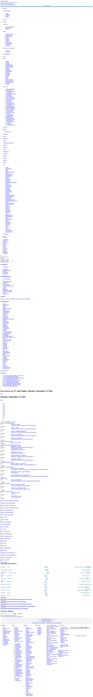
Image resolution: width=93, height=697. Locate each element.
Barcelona (8, 69)
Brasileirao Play (30, 480)
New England (18, 647)
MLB (62, 647)
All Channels (5, 234)
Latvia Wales (14, 427)
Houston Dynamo (10, 109)
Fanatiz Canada (36, 480)
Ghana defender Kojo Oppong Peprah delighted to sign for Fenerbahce (14, 608)
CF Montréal (9, 105)
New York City (18, 650)
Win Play (28, 485)
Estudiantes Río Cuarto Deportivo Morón (20, 471)
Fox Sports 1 (8, 176)
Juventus (7, 72)
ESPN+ (7, 177)
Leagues (4, 21)
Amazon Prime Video (10, 196)
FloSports (8, 208)
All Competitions (6, 54)
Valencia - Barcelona (54, 647)
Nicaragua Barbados (16, 458)
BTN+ (7, 202)
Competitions (3, 276)
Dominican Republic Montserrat (18, 455)
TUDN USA (8, 184)
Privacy (62, 632)
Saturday (7, 15)
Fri (3, 418)
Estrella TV (8, 206)
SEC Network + (9, 222)
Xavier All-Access (9, 230)
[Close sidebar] (1, 388)
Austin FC (9, 123)
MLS (4, 243)
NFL (64, 645)
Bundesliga (8, 39)
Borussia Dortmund (10, 80)
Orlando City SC (9, 99)
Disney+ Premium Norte (31, 428)
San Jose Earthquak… (10, 112)
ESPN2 (7, 173)
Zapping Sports (9, 231)
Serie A (7, 38)
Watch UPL (8, 229)
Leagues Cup (8, 50)
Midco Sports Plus (9, 215)
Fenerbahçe (8, 83)
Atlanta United (19, 656)
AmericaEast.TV (9, 197)
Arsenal (7, 61)
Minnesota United (19, 673)
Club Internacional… (10, 91)
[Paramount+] (19, 298)
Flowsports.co (30, 447)
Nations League (9, 35)
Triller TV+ (8, 225)
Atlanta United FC (10, 102)
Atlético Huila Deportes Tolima (18, 487)
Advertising (63, 630)
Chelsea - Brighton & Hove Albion (52, 627)
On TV (14, 421)
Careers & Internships (65, 634)
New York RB (18, 651)
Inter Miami (17, 644)
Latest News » (3, 597)
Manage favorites (5, 261)
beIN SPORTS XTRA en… (29, 664)
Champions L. (6, 239)
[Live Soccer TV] (4, 1)
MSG (7, 218)
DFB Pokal (8, 44)
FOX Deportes (9, 191)
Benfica (7, 77)
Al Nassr (7, 84)
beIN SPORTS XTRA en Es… (9, 337)
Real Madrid (8, 70)
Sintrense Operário (16, 442)
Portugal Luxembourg (16, 434)
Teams (4, 56)
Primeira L (5, 251)
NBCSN (7, 188)
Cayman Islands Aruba (16, 448)
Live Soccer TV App (65, 628)
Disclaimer (63, 633)
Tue (4, 411)
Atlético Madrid (9, 71)
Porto (7, 78)
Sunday (7, 16)
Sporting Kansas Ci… (11, 124)
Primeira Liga (8, 42)
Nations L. (5, 240)
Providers (62, 635)
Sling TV (39, 627)
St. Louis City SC (10, 114)
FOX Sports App (32, 425)
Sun (4, 406)
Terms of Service (16, 616)
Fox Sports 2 (8, 178)
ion (6, 213)
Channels (5, 129)
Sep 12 (2, 400)
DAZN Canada (20, 428)
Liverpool (8, 63)
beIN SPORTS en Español (8, 318)
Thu (4, 415)
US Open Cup (8, 28)
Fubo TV (39, 628)
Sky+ (25, 428)
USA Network (9, 185)
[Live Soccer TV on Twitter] (52, 662)
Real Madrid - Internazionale (51, 650)
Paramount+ (8, 181)
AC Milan (8, 74)
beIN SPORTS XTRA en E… (12, 200)
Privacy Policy (9, 616)
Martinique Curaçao (16, 446)
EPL (4, 245)
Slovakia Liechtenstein (16, 438)
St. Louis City (18, 669)
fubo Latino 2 (8, 211)
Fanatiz (7, 167)
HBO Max (8, 212)
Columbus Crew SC (11, 106)
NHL (67, 645)
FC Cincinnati (9, 96)
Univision (8, 192)
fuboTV (7, 183)
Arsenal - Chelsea (53, 648)
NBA (62, 645)
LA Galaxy (9, 122)
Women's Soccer (64, 627)
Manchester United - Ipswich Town (51, 632)
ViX (6, 228)
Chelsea (7, 62)
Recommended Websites (64, 638)
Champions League (9, 34)
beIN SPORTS (9, 168)
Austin (17, 679)
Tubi (6, 226)
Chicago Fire (9, 92)
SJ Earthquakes (18, 666)
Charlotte (17, 648)
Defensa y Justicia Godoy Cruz (18, 463)
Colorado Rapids (9, 115)
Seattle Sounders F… (11, 121)
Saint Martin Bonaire (16, 451)
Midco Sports (8, 214)
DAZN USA (8, 187)
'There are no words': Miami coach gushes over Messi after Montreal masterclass (16, 604)
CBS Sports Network (10, 172)
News (4, 236)
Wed (4, 413)
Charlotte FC (9, 94)
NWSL (7, 29)
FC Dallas (8, 113)
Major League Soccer (10, 26)
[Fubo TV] (3, 298)
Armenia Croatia (15, 424)
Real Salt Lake (9, 116)
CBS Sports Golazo (10, 203)
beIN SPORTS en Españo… (11, 182)
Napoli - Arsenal (53, 656)
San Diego (18, 674)
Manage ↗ (5, 264)
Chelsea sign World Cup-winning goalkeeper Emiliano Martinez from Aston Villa (16, 599)
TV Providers (38, 625)
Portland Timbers (9, 117)
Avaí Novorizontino (16, 479)
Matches (4, 8)
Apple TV (8, 180)
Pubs (62, 636)
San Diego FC (10, 120)
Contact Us (63, 642)
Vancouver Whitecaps (17, 663)
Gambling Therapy (83, 627)
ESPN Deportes (9, 175)
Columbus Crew (19, 660)
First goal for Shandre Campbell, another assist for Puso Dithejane (13, 601)
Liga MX (7, 51)
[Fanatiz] (24, 298)
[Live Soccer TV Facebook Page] (52, 659)
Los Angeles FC (9, 111)
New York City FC (10, 97)
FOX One (8, 210)
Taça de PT (5, 252)
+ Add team (5, 266)
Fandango (8, 207)
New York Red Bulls (10, 98)
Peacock (7, 193)
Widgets (62, 629)
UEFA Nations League (7, 291)
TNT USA (8, 223)
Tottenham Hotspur (9, 66)
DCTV (7, 205)
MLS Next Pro (9, 216)
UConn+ (7, 227)
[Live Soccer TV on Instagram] (52, 664)
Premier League (9, 36)
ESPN (7, 170)
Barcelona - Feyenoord (50, 652)
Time (8, 259)
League (3, 259)
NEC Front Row (9, 219)
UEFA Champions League (8, 285)
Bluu (26, 447)
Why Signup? (20, 613)
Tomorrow (8, 14)
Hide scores (4, 421)
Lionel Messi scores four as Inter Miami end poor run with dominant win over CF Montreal (18, 606)
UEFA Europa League (7, 290)
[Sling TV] (8, 298)
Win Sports (18, 485)
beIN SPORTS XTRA (10, 199)
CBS (7, 169)
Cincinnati (17, 649)
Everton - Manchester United (50, 645)
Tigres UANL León (16, 495)
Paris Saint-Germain (10, 81)
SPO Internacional (18, 480)
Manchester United (9, 65)
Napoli (7, 76)
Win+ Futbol (23, 485)
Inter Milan (8, 73)
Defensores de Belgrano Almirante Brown (20, 475)
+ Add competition (7, 278)
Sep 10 (2, 393)
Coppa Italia (8, 45)
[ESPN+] (28, 298)
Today (7, 13)
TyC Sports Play (14, 472)
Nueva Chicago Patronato (17, 468)
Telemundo (8, 189)
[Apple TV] (13, 298)
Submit (14, 613)
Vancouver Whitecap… (11, 108)
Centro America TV (10, 204)
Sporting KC (18, 680)
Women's (5, 237)
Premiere (7, 221)
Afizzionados (16, 497)
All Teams (5, 127)
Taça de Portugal (9, 43)
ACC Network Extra (10, 195)
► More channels (4, 370)
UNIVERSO (8, 190)
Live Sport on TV (64, 644)
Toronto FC (9, 100)
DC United (9, 101)
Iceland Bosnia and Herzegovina (18, 431)
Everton (7, 68)
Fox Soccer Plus (9, 174)
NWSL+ (7, 220)
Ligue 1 (7, 41)
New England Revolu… (11, 93)
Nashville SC (9, 90)
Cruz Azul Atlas (15, 492)
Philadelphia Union (11, 104)
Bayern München (9, 79)
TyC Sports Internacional (29, 464)
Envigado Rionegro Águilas (17, 484)
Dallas (16, 667)
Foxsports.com (23, 425)
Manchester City (9, 64)
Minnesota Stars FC (11, 119)
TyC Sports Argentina (33, 469)
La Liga (7, 37)
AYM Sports (8, 198)
